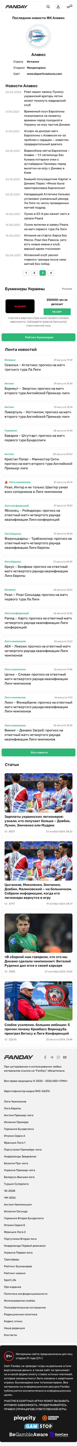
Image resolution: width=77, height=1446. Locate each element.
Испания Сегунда (15, 1211)
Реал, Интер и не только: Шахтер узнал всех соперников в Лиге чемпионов (36, 489)
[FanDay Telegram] (52, 1058)
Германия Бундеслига (19, 1129)
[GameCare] (59, 1435)
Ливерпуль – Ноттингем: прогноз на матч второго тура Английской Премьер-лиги (38, 414)
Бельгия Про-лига (16, 1163)
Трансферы (11, 1259)
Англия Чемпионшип (18, 1204)
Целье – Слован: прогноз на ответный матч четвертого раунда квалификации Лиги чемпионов (36, 678)
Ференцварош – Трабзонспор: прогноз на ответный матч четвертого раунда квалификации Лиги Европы (38, 543)
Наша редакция (14, 1328)
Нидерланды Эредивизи (20, 1156)
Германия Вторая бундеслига (24, 1218)
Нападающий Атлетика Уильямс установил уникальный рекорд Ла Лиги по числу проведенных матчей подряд (47, 200)
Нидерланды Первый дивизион (25, 1245)
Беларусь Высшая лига (19, 1177)
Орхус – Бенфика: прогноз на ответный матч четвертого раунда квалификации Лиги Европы (36, 571)
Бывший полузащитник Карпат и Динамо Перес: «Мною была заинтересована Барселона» (47, 183)
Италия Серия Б (14, 1225)
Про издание (12, 1287)
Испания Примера (16, 1122)
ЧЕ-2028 (9, 1191)
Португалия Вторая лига (20, 1239)
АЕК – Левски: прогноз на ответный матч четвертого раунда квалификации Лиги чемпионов (37, 650)
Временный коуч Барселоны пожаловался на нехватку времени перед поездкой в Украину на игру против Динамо (47, 118)
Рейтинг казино (14, 1273)
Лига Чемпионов (15, 1101)
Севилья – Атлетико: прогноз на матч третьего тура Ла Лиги (35, 367)
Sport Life (10, 1280)
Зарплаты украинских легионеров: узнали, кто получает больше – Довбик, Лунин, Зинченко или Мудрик (37, 821)
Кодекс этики (13, 1321)
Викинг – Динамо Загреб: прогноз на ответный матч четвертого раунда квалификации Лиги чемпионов (34, 734)
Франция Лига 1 (14, 1142)
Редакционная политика (20, 1314)
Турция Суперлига (16, 1184)
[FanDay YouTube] (65, 1058)
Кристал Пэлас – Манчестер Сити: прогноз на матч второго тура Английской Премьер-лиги (38, 463)
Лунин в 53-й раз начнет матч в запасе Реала (46, 216)
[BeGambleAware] (28, 1435)
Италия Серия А (14, 1136)
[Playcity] (25, 1418)
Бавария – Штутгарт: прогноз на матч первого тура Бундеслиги (35, 438)
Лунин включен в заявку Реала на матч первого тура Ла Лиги (46, 227)
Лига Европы (13, 533)
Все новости (39, 752)
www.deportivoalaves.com (44, 74)
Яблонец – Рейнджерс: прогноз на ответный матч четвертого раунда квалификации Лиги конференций (32, 515)
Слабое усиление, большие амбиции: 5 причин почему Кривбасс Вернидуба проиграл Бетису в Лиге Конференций (37, 1029)
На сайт (57, 311)
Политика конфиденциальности (26, 1294)
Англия (9, 383)
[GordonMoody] (50, 1418)
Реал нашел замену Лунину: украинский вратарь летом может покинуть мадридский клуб (45, 98)
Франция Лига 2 (15, 1232)
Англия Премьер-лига (18, 1115)
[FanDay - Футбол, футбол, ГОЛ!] (17, 6)
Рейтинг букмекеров (39, 337)
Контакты (10, 1335)
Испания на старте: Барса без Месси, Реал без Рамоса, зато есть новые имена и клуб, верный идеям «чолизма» (45, 242)
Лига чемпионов (19, 482)
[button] (48, 6)
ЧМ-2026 (10, 1197)
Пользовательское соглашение (25, 1307)
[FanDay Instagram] (58, 1058)
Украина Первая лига (18, 1252)
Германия (11, 430)
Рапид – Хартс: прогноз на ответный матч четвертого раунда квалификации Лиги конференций (38, 622)
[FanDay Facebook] (45, 1058)
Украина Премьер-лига (19, 1170)
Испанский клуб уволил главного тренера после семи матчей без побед (45, 259)
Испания (10, 359)
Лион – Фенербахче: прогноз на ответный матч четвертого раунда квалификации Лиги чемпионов (38, 706)
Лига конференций (17, 505)
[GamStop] (38, 1427)
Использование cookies (19, 1300)
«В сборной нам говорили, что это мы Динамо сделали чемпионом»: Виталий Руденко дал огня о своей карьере (38, 961)
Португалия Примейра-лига (23, 1149)
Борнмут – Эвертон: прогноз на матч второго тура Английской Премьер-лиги (37, 391)
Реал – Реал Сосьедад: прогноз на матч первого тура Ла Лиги (36, 597)
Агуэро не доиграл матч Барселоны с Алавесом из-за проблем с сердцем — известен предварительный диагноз (46, 137)
